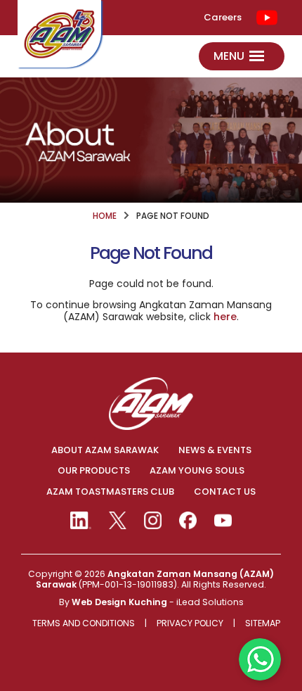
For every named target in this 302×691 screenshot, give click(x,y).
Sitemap (262, 624)
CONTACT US (225, 491)
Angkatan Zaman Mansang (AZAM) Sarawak (155, 579)
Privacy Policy (190, 624)
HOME (105, 216)
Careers (223, 17)
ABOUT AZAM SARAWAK (105, 450)
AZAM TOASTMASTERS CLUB (110, 491)
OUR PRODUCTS (94, 470)
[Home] (59, 34)
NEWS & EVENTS (214, 450)
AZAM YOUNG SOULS (197, 470)
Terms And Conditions (83, 624)
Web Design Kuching (119, 602)
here (225, 317)
